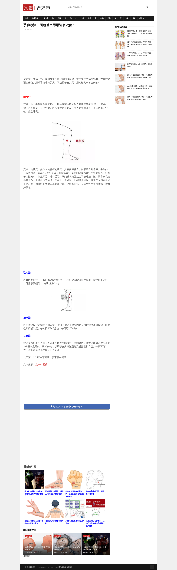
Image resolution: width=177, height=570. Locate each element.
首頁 (26, 18)
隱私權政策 (62, 567)
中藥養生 (45, 18)
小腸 (82, 18)
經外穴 (141, 18)
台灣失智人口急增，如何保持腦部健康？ (37, 548)
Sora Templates (51, 567)
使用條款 (69, 567)
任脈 (126, 18)
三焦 (109, 18)
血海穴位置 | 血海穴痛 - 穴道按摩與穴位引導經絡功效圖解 (140, 98)
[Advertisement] (66, 58)
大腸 (59, 18)
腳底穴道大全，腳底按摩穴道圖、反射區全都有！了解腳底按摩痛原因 (140, 33)
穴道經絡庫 (32, 567)
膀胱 (89, 18)
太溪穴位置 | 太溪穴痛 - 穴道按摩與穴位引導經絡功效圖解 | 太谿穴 (140, 76)
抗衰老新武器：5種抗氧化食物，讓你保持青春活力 (95, 548)
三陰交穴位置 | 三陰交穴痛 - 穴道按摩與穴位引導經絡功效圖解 (140, 87)
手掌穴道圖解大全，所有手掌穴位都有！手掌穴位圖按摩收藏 (140, 54)
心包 (102, 18)
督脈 (133, 18)
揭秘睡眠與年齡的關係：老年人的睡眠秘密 (67, 548)
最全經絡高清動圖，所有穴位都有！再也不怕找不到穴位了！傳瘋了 (140, 44)
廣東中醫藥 (41, 364)
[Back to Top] (152, 567)
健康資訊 (35, 18)
